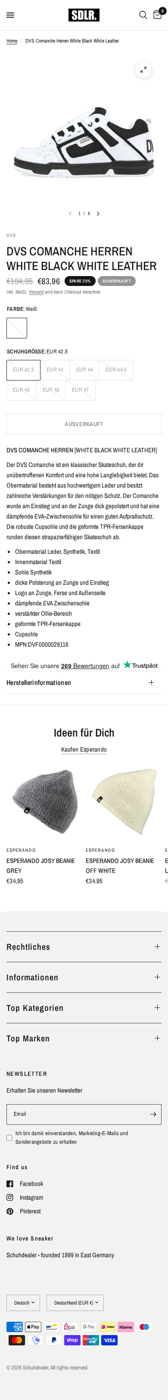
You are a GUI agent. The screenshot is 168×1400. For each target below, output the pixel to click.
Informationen (32, 977)
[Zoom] (143, 69)
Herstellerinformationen (38, 682)
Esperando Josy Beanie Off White (120, 865)
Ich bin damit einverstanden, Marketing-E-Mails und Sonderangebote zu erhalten (72, 1138)
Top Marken (28, 1038)
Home (11, 40)
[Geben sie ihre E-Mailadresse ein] (153, 1114)
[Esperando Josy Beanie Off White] (124, 803)
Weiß (16, 328)
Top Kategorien (35, 1007)
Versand (36, 292)
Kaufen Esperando (84, 749)
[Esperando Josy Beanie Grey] (44, 803)
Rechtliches (28, 946)
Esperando (21, 850)
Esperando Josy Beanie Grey (40, 865)
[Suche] (143, 15)
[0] (156, 15)
